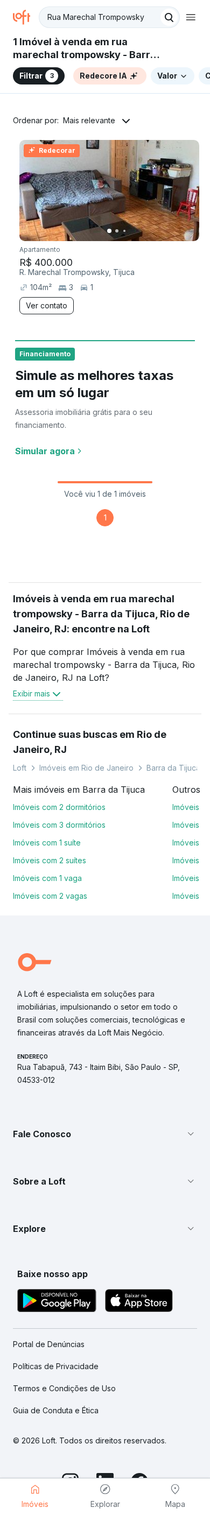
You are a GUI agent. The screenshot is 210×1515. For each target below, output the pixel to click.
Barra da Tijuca (173, 767)
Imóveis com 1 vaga (47, 878)
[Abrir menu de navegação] (190, 17)
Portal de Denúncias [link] (49, 1344)
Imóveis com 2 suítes (49, 860)
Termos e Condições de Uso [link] (64, 1388)
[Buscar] (169, 17)
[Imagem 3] (124, 231)
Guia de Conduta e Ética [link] (56, 1410)
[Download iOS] (139, 1302)
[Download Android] (56, 1302)
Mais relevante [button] (89, 120)
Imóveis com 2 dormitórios (59, 807)
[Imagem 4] (132, 231)
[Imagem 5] (139, 231)
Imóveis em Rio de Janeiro (86, 767)
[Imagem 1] (109, 231)
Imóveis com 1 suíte (47, 842)
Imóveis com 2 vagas (50, 895)
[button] (105, 1134)
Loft (19, 767)
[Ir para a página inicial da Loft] (26, 17)
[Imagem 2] (116, 230)
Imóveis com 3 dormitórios (59, 824)
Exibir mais (31, 693)
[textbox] (109, 17)
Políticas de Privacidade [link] (56, 1366)
